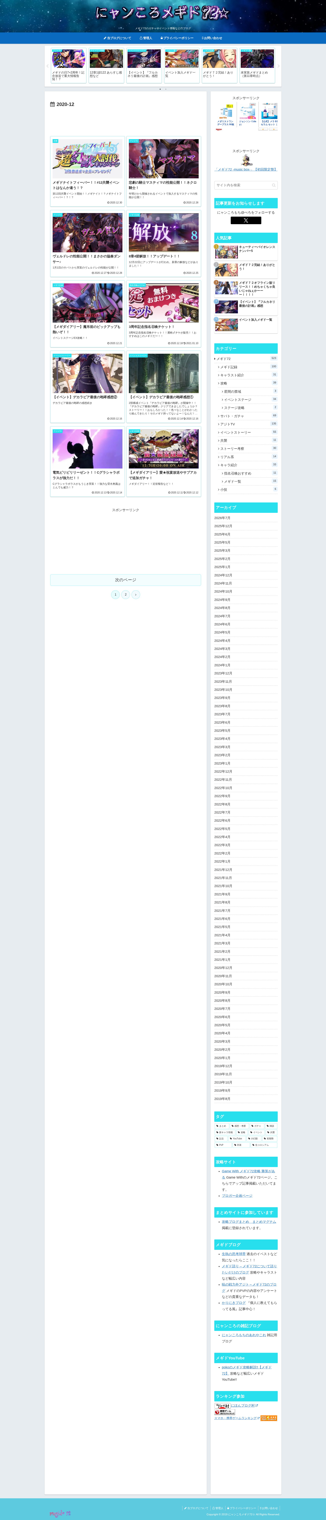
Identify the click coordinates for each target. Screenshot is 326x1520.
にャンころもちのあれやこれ (244, 1335)
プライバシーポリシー (242, 1508)
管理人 (219, 1508)
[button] (274, 185)
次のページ (125, 579)
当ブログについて (197, 1508)
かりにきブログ (234, 1303)
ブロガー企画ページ (237, 1196)
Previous (47, 66)
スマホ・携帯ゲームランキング (235, 1418)
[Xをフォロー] (246, 220)
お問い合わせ (269, 1508)
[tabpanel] (68, 65)
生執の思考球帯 (234, 1254)
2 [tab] (166, 89)
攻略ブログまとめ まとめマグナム (249, 1222)
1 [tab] (160, 89)
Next (279, 66)
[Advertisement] (125, 119)
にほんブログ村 (243, 1405)
